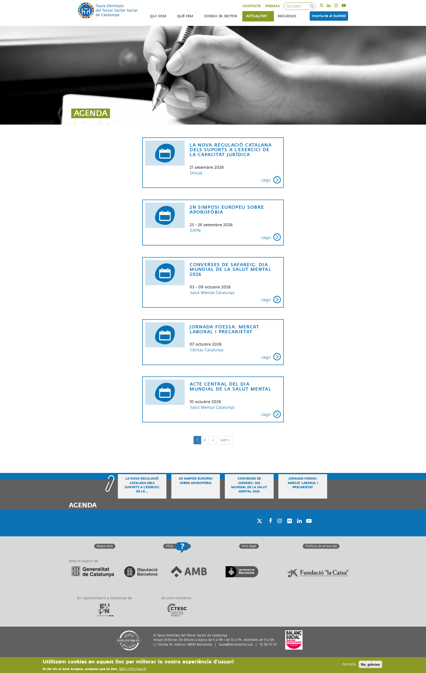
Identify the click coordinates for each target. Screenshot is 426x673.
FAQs (170, 546)
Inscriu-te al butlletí (329, 16)
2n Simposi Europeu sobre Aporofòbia (227, 210)
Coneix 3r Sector (220, 16)
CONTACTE (251, 6)
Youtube (347, 5)
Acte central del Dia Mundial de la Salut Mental (230, 386)
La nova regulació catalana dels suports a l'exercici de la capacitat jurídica (231, 150)
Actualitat (256, 16)
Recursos (287, 16)
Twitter (325, 5)
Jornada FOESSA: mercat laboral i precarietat (224, 329)
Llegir (266, 180)
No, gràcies (370, 664)
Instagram (339, 5)
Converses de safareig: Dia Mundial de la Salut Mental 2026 (230, 269)
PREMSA (272, 6)
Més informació (132, 669)
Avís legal (249, 546)
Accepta (349, 664)
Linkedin (332, 5)
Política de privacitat (321, 546)
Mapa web (105, 546)
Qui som (158, 16)
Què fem (185, 16)
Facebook (269, 527)
